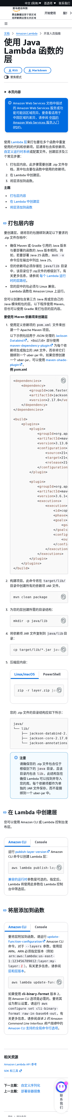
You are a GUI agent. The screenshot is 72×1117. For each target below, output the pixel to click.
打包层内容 (18, 196)
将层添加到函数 (21, 207)
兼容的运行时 (17, 879)
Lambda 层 (19, 142)
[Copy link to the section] (4, 223)
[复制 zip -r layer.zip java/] (59, 690)
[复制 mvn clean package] (63, 597)
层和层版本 (16, 971)
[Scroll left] (41, 13)
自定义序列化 (30, 1085)
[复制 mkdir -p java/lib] (63, 620)
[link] (52, 33)
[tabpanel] (39, 691)
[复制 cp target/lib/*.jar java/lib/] (63, 649)
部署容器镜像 (30, 1091)
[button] (12, 92)
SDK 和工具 (11, 1070)
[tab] (24, 674)
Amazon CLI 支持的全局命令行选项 (33, 1028)
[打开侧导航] (6, 23)
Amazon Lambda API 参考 (20, 1064)
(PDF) (17, 127)
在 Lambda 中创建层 (24, 201)
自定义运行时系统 (17, 152)
